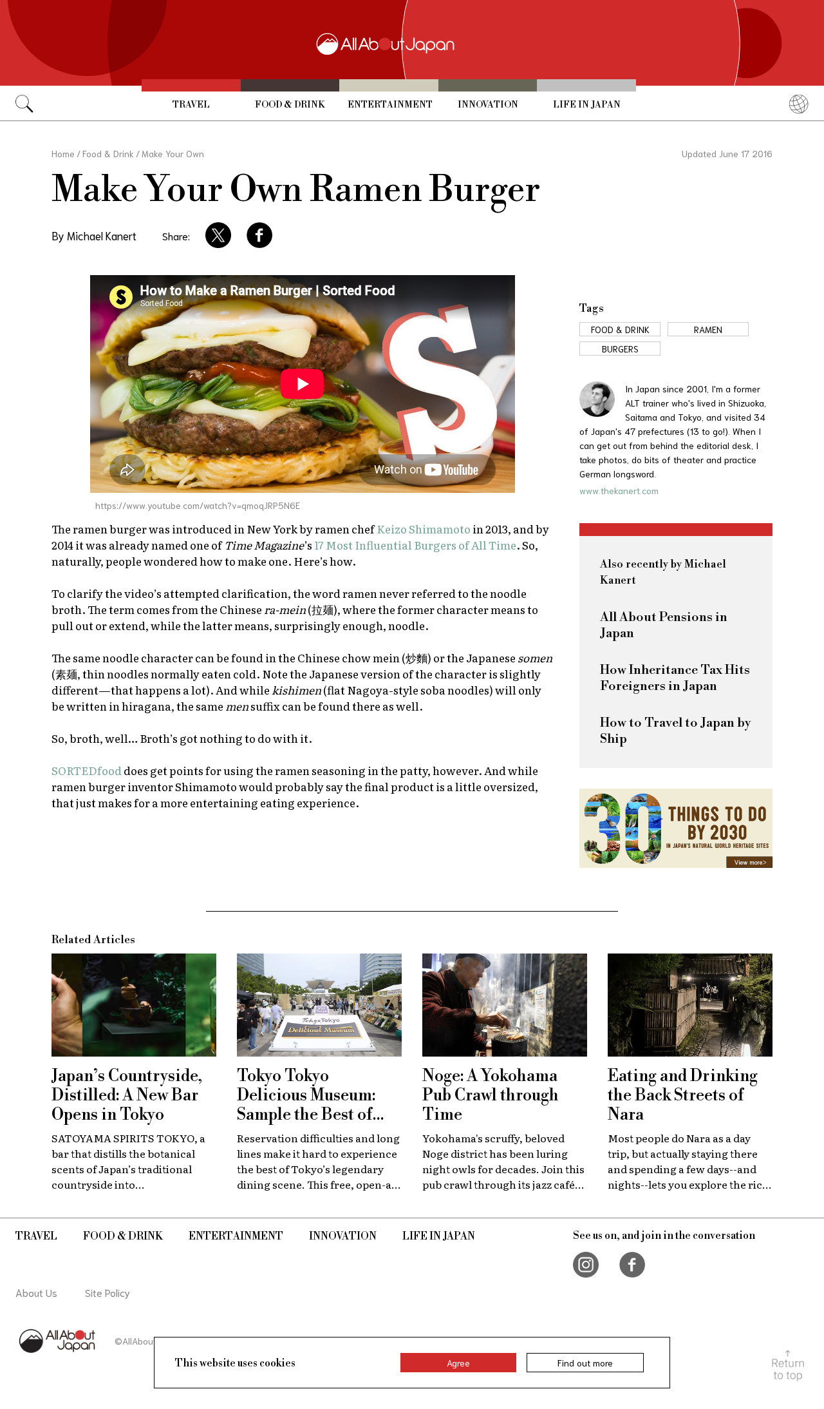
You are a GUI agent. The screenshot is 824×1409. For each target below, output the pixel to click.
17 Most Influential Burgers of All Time (415, 545)
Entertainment (390, 105)
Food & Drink (289, 105)
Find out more (585, 1362)
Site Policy (107, 1292)
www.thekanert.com (619, 490)
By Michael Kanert (94, 235)
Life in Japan (587, 105)
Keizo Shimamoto (424, 529)
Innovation (488, 105)
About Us (36, 1292)
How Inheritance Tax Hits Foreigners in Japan (675, 678)
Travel (191, 105)
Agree (458, 1362)
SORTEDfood (87, 770)
